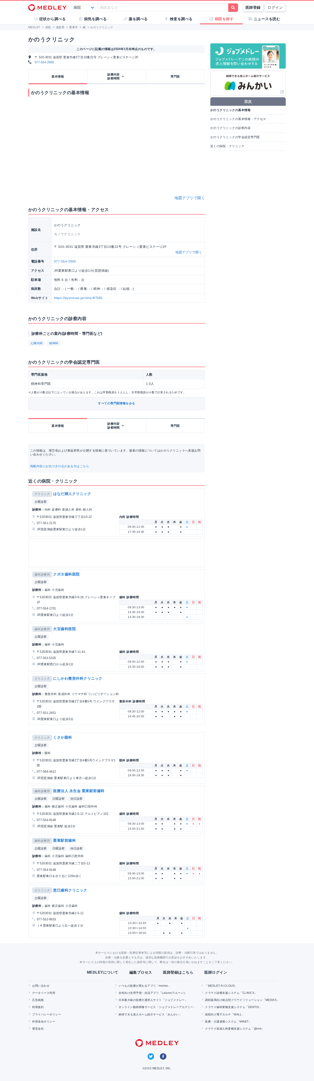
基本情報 (57, 76)
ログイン (275, 7)
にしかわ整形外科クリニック (77, 678)
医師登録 (253, 7)
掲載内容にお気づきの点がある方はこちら (59, 466)
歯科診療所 (42, 574)
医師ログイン (215, 972)
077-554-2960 (44, 62)
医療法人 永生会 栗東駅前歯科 (78, 791)
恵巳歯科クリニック (70, 890)
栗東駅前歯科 (64, 840)
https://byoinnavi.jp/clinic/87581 (78, 298)
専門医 (175, 76)
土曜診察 (40, 501)
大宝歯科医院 (64, 629)
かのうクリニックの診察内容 (230, 128)
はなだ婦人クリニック (72, 494)
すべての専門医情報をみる (116, 403)
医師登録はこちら (178, 972)
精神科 (53, 343)
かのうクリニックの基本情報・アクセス (238, 119)
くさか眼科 (62, 737)
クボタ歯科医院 (66, 574)
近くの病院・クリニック (227, 146)
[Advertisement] (117, 552)
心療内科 (37, 343)
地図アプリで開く (189, 198)
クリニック (42, 494)
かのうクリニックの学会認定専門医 (235, 137)
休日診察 (76, 798)
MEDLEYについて (102, 972)
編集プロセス (140, 972)
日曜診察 (58, 798)
